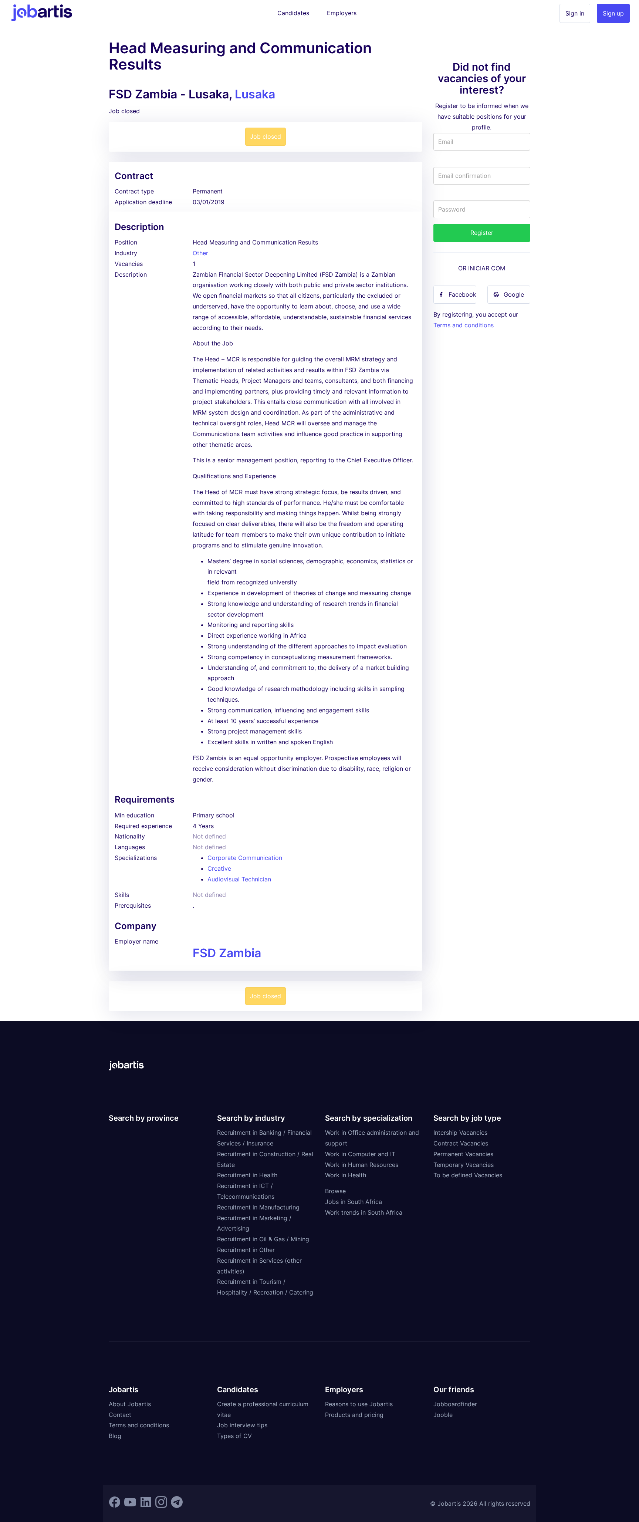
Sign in (574, 13)
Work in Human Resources (361, 1164)
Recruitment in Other (246, 1249)
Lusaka (255, 94)
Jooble (443, 1414)
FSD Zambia (227, 953)
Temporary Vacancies (463, 1164)
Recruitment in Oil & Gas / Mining (263, 1239)
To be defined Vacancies (467, 1175)
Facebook (462, 294)
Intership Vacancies (460, 1132)
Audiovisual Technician (239, 879)
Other (200, 253)
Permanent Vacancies (463, 1154)
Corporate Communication (244, 857)
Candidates (293, 13)
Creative (219, 868)
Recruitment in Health (247, 1175)
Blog (115, 1436)
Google (514, 294)
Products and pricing (354, 1414)
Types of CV (234, 1436)
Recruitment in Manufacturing (258, 1207)
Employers (341, 13)
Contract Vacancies (460, 1143)
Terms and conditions (463, 325)
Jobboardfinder (455, 1404)
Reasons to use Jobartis (359, 1404)
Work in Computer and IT (360, 1154)
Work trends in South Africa (363, 1212)
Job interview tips (242, 1425)
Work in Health (345, 1175)
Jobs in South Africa (353, 1201)
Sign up (613, 13)
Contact (120, 1414)
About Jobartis (130, 1404)
